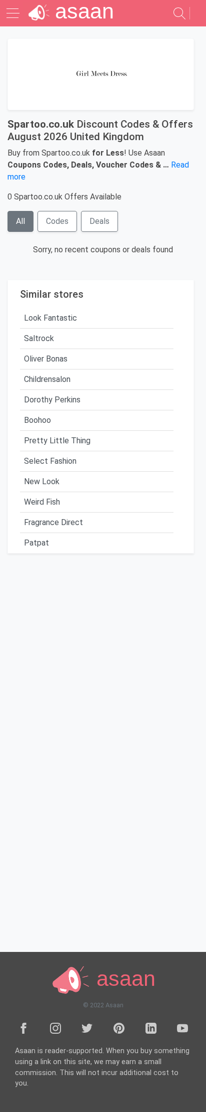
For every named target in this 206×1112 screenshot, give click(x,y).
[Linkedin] (151, 1028)
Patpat (36, 543)
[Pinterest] (119, 1028)
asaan (123, 979)
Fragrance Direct (53, 522)
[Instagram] (55, 1028)
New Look (42, 481)
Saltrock (39, 338)
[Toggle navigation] (14, 13)
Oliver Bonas (46, 359)
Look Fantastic (50, 318)
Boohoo (37, 420)
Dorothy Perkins (52, 399)
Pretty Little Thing (57, 440)
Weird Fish (42, 502)
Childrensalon (47, 379)
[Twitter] (87, 1028)
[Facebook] (23, 1028)
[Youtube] (182, 1028)
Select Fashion (50, 461)
